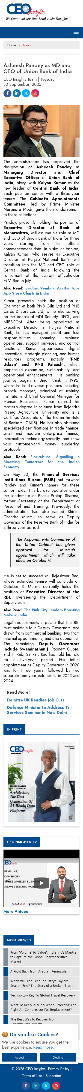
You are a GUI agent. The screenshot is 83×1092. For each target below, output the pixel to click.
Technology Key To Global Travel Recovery (42, 995)
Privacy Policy (58, 1068)
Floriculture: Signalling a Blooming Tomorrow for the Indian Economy (41, 462)
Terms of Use (32, 1075)
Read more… (45, 1047)
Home (11, 45)
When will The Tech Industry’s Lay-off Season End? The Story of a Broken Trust (41, 983)
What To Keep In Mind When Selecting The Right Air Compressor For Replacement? (43, 1007)
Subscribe (53, 1075)
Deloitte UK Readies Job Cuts (35, 700)
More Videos (15, 911)
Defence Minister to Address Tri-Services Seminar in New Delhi (39, 710)
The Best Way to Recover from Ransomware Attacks (33, 1021)
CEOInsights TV (22, 841)
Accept (19, 1057)
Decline (58, 1057)
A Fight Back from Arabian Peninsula (38, 971)
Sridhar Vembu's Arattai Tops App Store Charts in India (41, 291)
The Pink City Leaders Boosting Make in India (41, 612)
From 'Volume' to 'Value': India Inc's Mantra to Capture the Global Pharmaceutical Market (43, 957)
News (27, 45)
